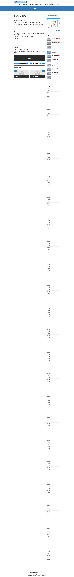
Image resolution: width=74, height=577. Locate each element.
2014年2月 (48, 375)
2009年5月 (48, 484)
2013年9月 (48, 385)
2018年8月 (48, 272)
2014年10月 (49, 360)
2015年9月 (48, 339)
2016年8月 (48, 318)
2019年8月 (48, 249)
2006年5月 (48, 553)
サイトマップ (49, 33)
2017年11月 (49, 289)
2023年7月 (48, 159)
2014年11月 (49, 358)
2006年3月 (48, 557)
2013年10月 (49, 383)
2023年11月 (49, 151)
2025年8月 (48, 111)
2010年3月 (48, 465)
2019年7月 (48, 251)
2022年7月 (48, 182)
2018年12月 (49, 264)
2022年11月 (49, 174)
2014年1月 (48, 377)
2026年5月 (48, 94)
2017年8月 (48, 295)
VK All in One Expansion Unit (42, 575)
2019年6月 (48, 253)
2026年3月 (48, 98)
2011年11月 (49, 427)
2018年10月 (49, 268)
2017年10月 (49, 291)
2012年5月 (48, 415)
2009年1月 (48, 492)
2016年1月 (48, 331)
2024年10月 (49, 130)
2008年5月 (48, 507)
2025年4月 (48, 119)
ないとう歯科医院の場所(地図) (52, 15)
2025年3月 (48, 121)
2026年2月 (48, 100)
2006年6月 (48, 551)
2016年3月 (48, 327)
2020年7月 (48, 228)
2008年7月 (48, 503)
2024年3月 (48, 144)
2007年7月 (48, 526)
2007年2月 (48, 536)
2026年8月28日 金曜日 (56, 42)
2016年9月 (48, 316)
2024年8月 (48, 134)
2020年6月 (48, 230)
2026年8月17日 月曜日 (55, 76)
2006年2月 (48, 559)
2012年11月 (49, 404)
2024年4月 (48, 142)
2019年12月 (49, 241)
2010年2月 (48, 467)
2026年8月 (48, 88)
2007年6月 (48, 528)
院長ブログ (20, 67)
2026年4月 (48, 96)
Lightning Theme (37, 575)
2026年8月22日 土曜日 (55, 59)
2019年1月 (48, 262)
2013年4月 (48, 394)
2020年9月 (48, 224)
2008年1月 (48, 515)
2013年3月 (48, 396)
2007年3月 (48, 534)
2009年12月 (49, 471)
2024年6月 (48, 138)
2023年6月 (48, 161)
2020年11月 (49, 220)
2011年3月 (48, 442)
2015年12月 (49, 333)
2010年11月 (49, 450)
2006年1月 (48, 561)
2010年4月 (48, 463)
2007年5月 (48, 530)
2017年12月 (49, 287)
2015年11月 (49, 335)
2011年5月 (48, 438)
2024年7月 (48, 136)
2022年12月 (49, 172)
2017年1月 (48, 308)
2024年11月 (49, 128)
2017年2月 (48, 306)
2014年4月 (48, 371)
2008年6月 (48, 505)
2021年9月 (48, 201)
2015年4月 (48, 348)
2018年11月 (49, 266)
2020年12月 (49, 218)
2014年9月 (48, 362)
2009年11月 (49, 473)
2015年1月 (48, 354)
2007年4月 (48, 532)
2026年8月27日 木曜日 (56, 46)
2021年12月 (49, 195)
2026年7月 (48, 90)
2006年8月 (48, 547)
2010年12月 (49, 448)
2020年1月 (48, 239)
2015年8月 (48, 341)
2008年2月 (48, 513)
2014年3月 (48, 373)
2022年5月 (48, 186)
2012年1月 (48, 423)
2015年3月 (48, 350)
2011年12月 (49, 425)
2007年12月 (49, 517)
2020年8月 (48, 226)
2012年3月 (48, 419)
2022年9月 (48, 178)
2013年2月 (48, 398)
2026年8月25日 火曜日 (56, 51)
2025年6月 (48, 115)
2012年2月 (48, 421)
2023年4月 (48, 165)
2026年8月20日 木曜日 (55, 68)
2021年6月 (48, 207)
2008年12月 (49, 494)
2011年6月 (48, 436)
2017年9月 (48, 293)
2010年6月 (48, 459)
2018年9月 (48, 270)
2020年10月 (49, 222)
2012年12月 (49, 402)
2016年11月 (49, 312)
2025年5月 (48, 117)
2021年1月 (48, 216)
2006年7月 (48, 549)
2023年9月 (48, 155)
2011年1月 (48, 446)
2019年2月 (48, 260)
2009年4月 (48, 486)
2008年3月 (48, 511)
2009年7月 (48, 480)
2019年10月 (49, 245)
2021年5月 (48, 209)
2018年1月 (48, 285)
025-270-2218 (42, 572)
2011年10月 (49, 429)
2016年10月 (49, 314)
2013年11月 (49, 381)
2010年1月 (48, 469)
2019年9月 (48, 247)
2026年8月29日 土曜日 (56, 38)
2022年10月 (49, 176)
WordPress (32, 575)
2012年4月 (48, 417)
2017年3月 (48, 304)
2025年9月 (48, 109)
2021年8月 (48, 203)
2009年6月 (48, 482)
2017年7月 (48, 297)
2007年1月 (48, 538)
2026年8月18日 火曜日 (55, 72)
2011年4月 (48, 440)
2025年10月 (49, 107)
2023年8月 (48, 157)
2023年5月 (48, 163)
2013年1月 (48, 400)
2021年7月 (48, 205)
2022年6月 (48, 184)
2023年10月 (49, 153)
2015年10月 (49, 337)
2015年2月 (48, 352)
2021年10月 (49, 199)
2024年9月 (48, 132)
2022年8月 (48, 180)
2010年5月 (48, 461)
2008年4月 (48, 509)
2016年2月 (48, 329)
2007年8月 (48, 524)
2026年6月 (48, 92)
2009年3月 (48, 488)
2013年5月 (48, 392)
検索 (57, 30)
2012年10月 (49, 406)
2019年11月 (49, 243)
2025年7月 (48, 113)
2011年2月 (48, 444)
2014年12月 (49, 356)
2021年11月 (49, 197)
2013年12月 (49, 379)
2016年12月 (49, 310)
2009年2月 (48, 490)
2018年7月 (48, 274)
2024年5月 (48, 140)
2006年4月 (48, 555)
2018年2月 (48, 283)
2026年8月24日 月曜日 (56, 55)
